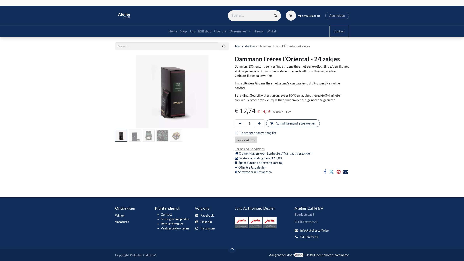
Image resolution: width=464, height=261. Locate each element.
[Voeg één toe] (259, 123)
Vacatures (122, 222)
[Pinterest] (339, 172)
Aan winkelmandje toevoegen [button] (295, 123)
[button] (123, 91)
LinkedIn (206, 222)
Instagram (208, 228)
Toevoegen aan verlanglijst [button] (258, 133)
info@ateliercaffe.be (314, 230)
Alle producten (245, 46)
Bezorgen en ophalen (175, 219)
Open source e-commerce (331, 255)
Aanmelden (337, 15)
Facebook (207, 215)
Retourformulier (172, 224)
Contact (339, 31)
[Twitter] (331, 172)
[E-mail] (345, 172)
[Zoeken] (275, 15)
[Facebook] (325, 172)
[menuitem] (173, 31)
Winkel (119, 215)
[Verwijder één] (240, 123)
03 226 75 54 (309, 237)
